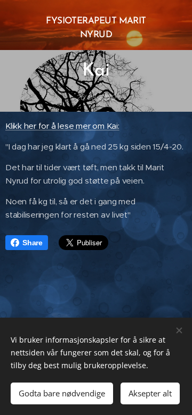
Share (32, 242)
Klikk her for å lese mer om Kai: (62, 126)
